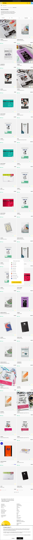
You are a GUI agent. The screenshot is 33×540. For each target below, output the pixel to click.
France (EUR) (14, 271)
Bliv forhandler (3, 512)
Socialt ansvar (3, 513)
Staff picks (18, 511)
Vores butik (2, 507)
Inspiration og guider (3, 510)
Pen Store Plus (3, 509)
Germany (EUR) (14, 273)
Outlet (17, 509)
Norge (17, 524)
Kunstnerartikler (19, 504)
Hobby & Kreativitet (19, 505)
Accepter (20, 538)
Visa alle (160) (18, 518)
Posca (17, 516)
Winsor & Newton (19, 517)
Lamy (17, 514)
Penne (17, 506)
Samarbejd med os (3, 511)
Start (1, 7)
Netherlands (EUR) (14, 275)
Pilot (17, 513)
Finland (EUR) (14, 268)
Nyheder (18, 510)
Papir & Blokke (5, 7)
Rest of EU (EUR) (14, 278)
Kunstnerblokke (10, 7)
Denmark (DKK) (14, 266)
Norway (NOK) (14, 264)
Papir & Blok (18, 507)
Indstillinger (13, 538)
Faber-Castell (18, 515)
